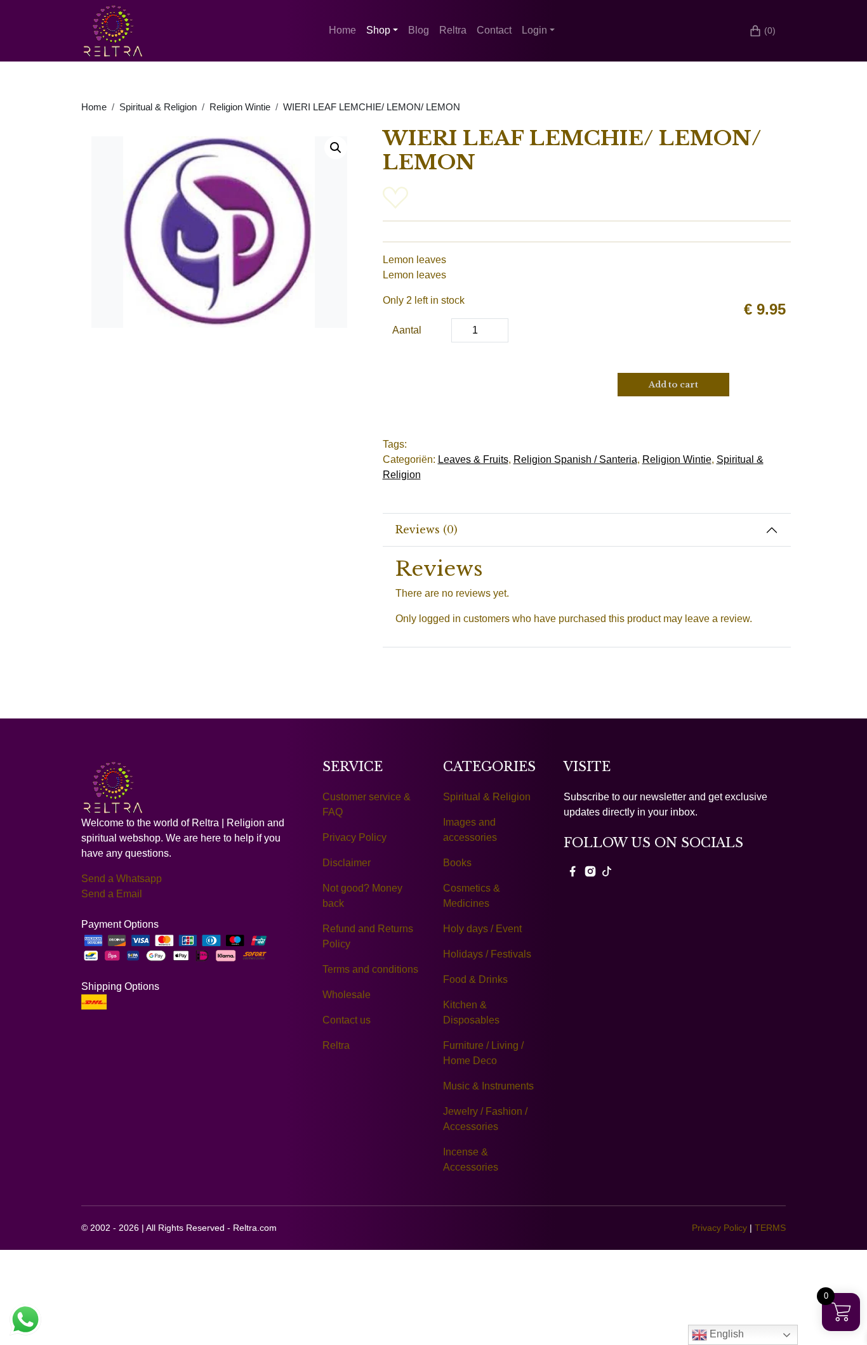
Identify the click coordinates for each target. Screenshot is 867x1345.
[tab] (587, 530)
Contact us (346, 1020)
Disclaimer (346, 862)
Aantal (406, 330)
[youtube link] (606, 871)
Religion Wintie (239, 107)
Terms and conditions (370, 969)
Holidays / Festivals (487, 954)
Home (342, 30)
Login (534, 30)
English (725, 1334)
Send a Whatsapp (121, 878)
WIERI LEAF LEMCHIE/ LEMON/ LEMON (371, 107)
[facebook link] (572, 871)
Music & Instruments (488, 1086)
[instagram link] (590, 871)
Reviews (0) (426, 529)
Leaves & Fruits (473, 459)
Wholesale (346, 994)
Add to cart (673, 384)
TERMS (770, 1228)
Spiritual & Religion (158, 107)
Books (457, 862)
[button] (335, 147)
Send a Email (111, 893)
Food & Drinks (475, 979)
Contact (494, 30)
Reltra (453, 30)
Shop (378, 30)
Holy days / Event (482, 928)
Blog (418, 30)
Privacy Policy (354, 837)
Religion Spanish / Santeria (575, 459)
